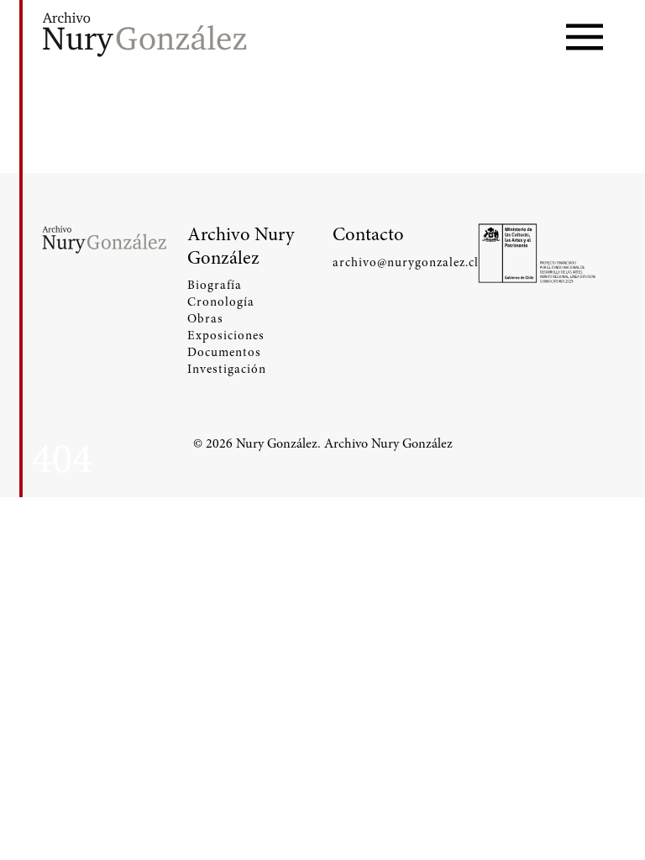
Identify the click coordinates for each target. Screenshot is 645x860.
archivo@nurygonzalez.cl (395, 262)
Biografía (214, 284)
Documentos (224, 351)
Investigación (226, 368)
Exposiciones (226, 335)
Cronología (220, 301)
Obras (205, 318)
